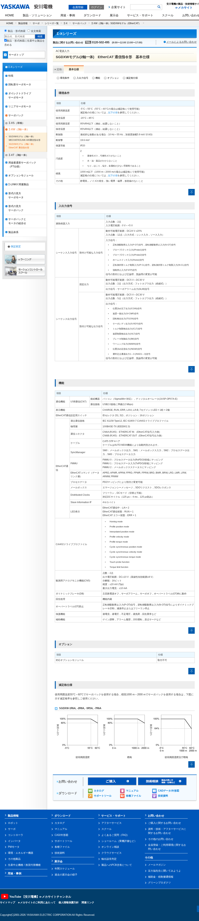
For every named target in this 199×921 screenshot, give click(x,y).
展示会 (114, 15)
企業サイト (118, 7)
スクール (168, 15)
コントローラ (15, 835)
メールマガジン (157, 864)
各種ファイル (133, 795)
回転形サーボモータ (19, 84)
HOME (9, 15)
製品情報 (23, 23)
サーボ (36, 23)
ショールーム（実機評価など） (119, 841)
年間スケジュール (65, 868)
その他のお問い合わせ (160, 839)
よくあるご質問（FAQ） (115, 835)
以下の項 (113, 112)
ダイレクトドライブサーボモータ (19, 95)
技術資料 (163, 795)
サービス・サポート (140, 15)
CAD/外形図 (61, 835)
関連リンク (88, 902)
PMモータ (13, 846)
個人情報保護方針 (68, 902)
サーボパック (79, 23)
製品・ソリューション (37, 15)
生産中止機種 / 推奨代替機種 (24, 864)
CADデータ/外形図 (168, 790)
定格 (59, 69)
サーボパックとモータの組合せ (17, 221)
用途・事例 (67, 15)
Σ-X (65, 23)
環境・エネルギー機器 (20, 852)
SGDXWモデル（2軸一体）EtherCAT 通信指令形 (22, 146)
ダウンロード (92, 15)
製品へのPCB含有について (116, 864)
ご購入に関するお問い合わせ (164, 822)
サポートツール (103, 795)
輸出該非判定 (109, 858)
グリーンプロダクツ (159, 882)
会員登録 (77, 7)
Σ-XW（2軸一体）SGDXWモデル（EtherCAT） (116, 23)
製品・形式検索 (16, 31)
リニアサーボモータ (19, 106)
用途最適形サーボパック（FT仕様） (22, 164)
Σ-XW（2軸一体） (19, 129)
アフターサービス (111, 822)
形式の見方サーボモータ (16, 195)
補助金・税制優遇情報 (160, 876)
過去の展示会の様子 (66, 874)
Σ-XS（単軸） (17, 122)
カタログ (99, 790)
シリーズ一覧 (52, 23)
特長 (10, 75)
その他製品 (14, 858)
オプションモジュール (21, 175)
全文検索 (36, 31)
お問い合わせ (156, 815)
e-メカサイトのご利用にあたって (37, 902)
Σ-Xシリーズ (15, 67)
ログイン (96, 7)
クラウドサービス (111, 852)
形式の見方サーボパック (16, 208)
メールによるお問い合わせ (181, 41)
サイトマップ (7, 902)
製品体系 (13, 232)
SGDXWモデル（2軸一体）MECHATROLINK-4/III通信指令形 (24, 138)
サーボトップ (16, 54)
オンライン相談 (110, 846)
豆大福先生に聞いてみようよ (164, 870)
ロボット (13, 822)
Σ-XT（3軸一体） (18, 155)
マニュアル (132, 790)
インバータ (14, 841)
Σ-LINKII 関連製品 (18, 184)
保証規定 (16, 246)
